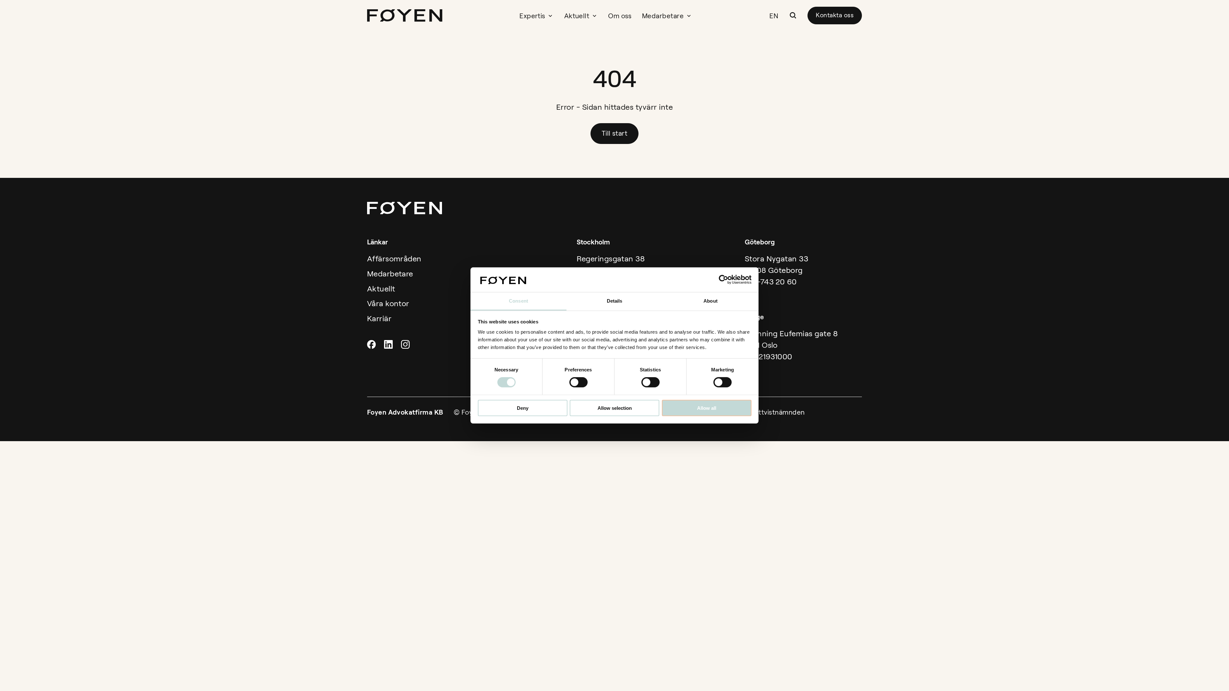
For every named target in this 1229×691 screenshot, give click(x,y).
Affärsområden (394, 258)
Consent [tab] (518, 301)
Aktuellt (577, 16)
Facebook (372, 344)
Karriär (379, 318)
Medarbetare (663, 16)
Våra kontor (388, 303)
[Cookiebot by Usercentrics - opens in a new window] (723, 279)
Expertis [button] (532, 16)
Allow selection (615, 407)
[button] (793, 15)
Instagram (406, 344)
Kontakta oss (835, 15)
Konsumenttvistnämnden (765, 412)
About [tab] (710, 301)
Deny (522, 407)
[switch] (578, 382)
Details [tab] (615, 301)
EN (773, 16)
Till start (615, 133)
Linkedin (389, 344)
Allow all (706, 407)
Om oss (620, 16)
